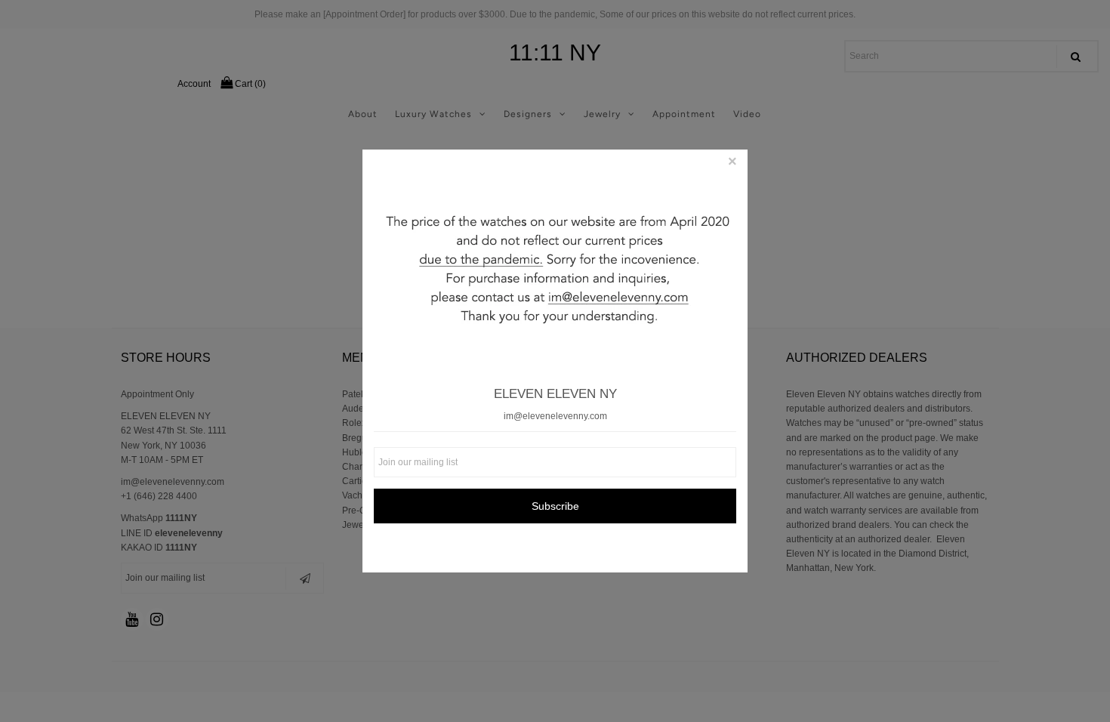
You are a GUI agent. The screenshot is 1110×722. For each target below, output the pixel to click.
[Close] (732, 164)
